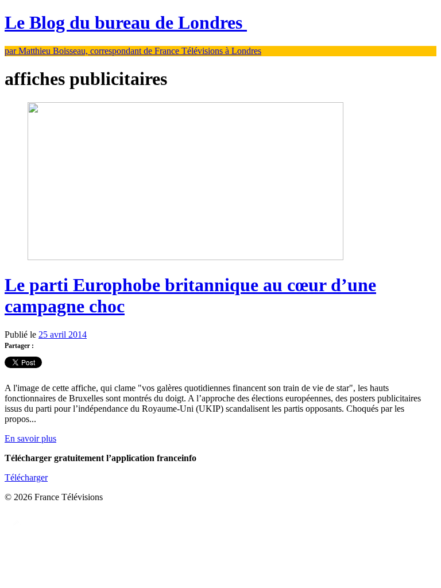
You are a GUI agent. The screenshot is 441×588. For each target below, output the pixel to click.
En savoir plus (30, 438)
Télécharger (26, 477)
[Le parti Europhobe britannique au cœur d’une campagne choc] (185, 257)
